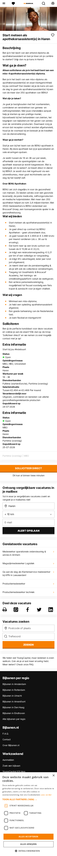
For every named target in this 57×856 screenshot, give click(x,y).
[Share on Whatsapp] (16, 609)
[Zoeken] (45, 3)
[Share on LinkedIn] (51, 609)
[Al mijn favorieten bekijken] (13, 3)
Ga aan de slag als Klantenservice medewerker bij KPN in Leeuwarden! (26, 573)
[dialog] (28, 814)
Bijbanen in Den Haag (13, 707)
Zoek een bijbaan (11, 765)
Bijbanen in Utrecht (12, 695)
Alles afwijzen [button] (28, 844)
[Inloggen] (52, 3)
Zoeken (28, 644)
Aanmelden (8, 760)
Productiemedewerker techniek (19, 592)
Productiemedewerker (14, 583)
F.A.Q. (6, 733)
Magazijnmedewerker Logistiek (18, 563)
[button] (28, 799)
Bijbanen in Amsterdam (14, 684)
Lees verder (46, 794)
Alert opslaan (29, 530)
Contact (7, 739)
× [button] (53, 775)
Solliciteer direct (28, 468)
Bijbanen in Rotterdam (14, 690)
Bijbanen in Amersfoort (14, 701)
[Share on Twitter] (40, 609)
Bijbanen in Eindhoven (14, 713)
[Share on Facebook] (28, 609)
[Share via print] (5, 609)
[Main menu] (3, 3)
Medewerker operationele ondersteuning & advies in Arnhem (24, 553)
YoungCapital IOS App (14, 771)
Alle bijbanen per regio (14, 719)
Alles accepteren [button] (28, 836)
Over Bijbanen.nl (11, 745)
